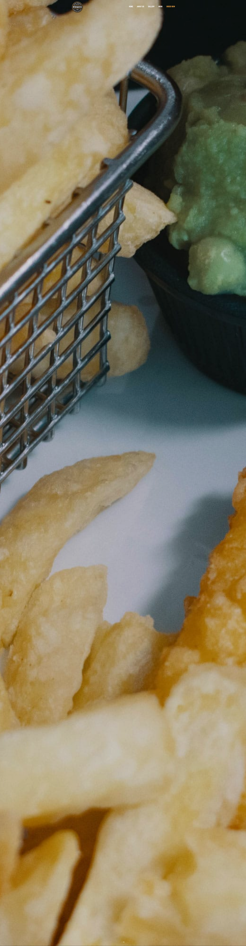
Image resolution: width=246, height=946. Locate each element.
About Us (140, 7)
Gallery (151, 7)
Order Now (170, 7)
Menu (160, 7)
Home (131, 7)
